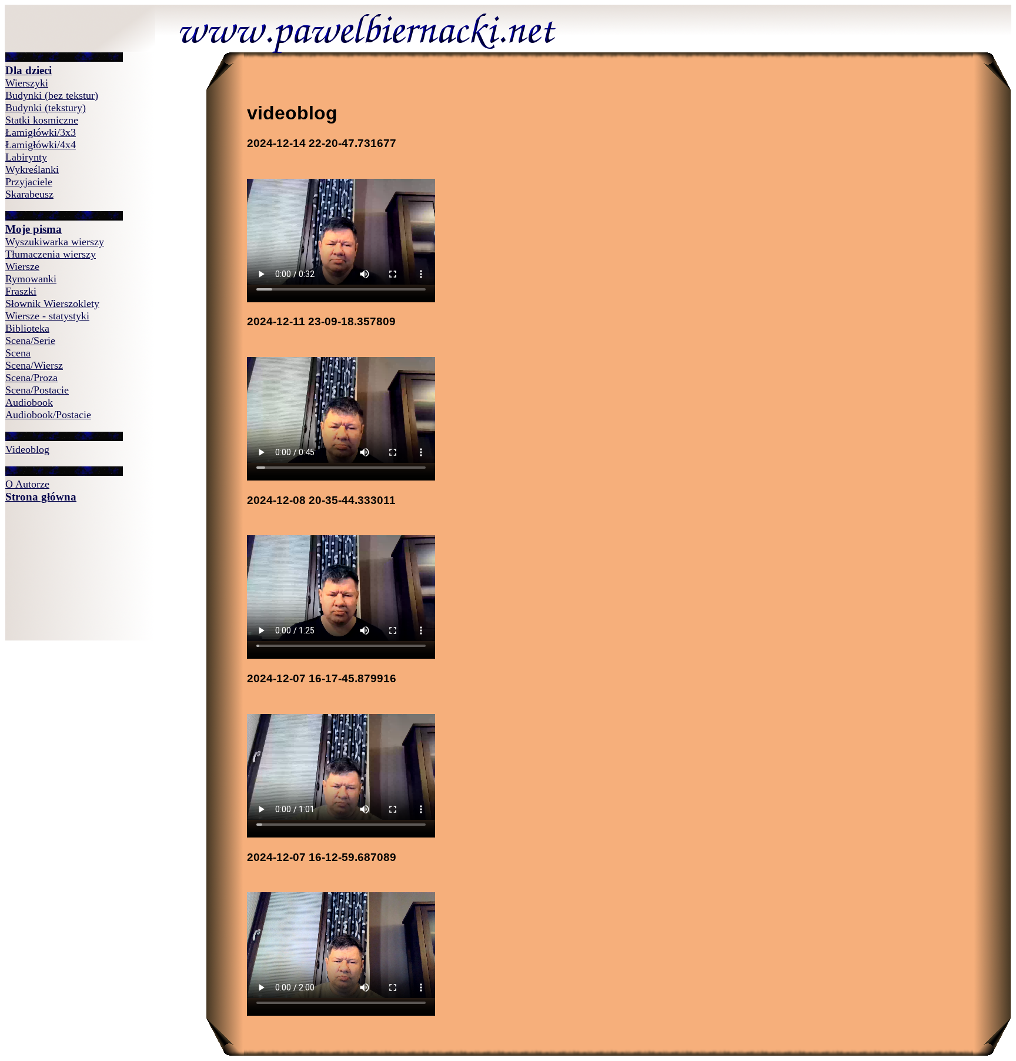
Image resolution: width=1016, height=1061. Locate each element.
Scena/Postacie (37, 390)
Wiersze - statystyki (47, 316)
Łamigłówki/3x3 (40, 132)
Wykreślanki (32, 169)
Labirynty (26, 157)
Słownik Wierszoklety (52, 303)
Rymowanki (30, 279)
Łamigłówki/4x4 (40, 145)
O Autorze (27, 484)
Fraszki (20, 291)
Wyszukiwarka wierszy (54, 242)
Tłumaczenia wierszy (50, 254)
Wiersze (22, 266)
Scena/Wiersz (34, 365)
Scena (18, 353)
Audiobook (29, 402)
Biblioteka (27, 328)
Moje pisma (33, 229)
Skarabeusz (29, 194)
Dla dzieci (28, 70)
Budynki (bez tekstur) (51, 95)
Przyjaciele (28, 182)
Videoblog (27, 449)
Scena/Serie (30, 340)
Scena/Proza (31, 377)
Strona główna (40, 497)
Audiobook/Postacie (48, 415)
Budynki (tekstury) (45, 108)
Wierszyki (26, 83)
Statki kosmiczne (41, 120)
